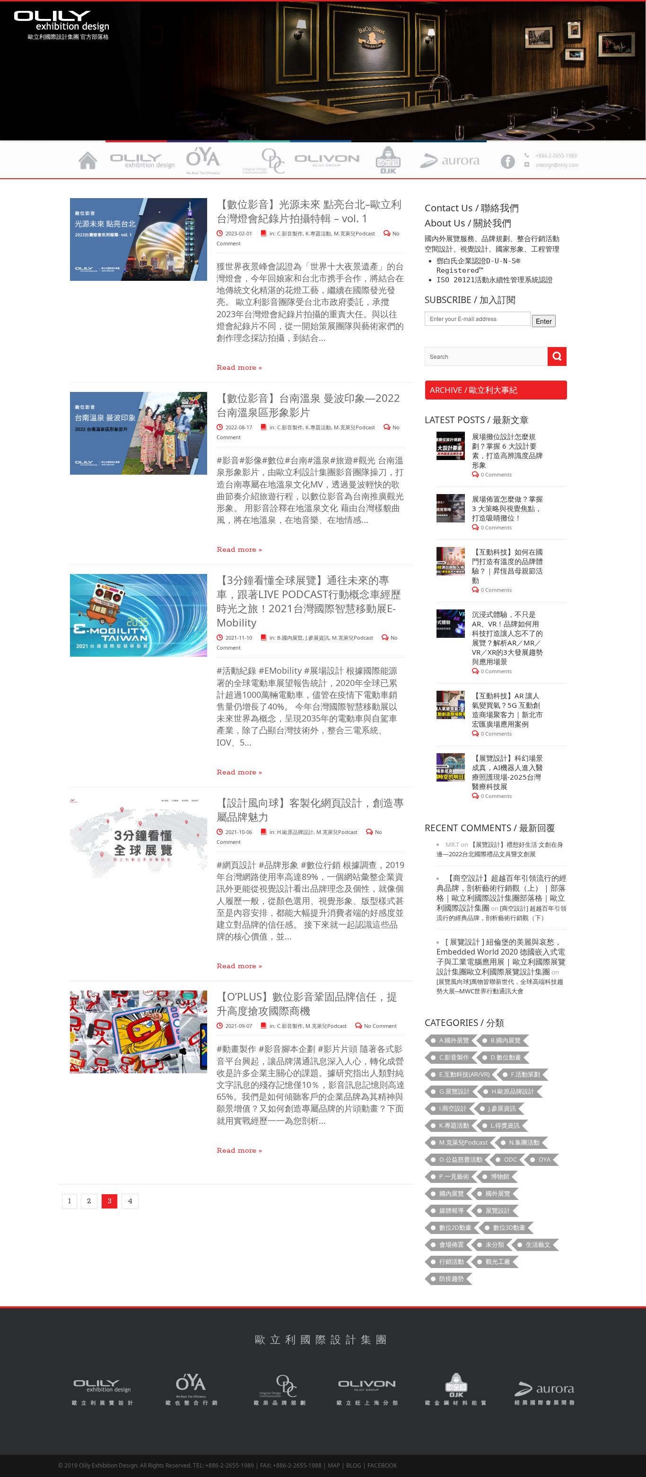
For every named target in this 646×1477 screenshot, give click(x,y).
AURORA (544, 1390)
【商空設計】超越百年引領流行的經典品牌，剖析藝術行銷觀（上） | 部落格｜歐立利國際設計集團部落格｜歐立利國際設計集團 (501, 893)
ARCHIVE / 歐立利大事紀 (473, 389)
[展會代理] (450, 160)
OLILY (87, 160)
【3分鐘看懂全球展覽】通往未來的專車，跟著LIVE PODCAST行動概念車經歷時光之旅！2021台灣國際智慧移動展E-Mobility (309, 601)
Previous (625, 68)
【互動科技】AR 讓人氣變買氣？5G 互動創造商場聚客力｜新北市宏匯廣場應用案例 (507, 710)
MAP (334, 1465)
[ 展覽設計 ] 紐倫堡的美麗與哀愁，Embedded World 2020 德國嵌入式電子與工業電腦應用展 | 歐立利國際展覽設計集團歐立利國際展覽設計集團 (501, 957)
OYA (191, 1390)
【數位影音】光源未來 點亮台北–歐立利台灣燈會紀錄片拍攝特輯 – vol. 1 (309, 211)
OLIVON (368, 1390)
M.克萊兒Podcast (354, 233)
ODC (279, 1390)
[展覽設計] (142, 160)
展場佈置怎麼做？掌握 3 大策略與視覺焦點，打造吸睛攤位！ (507, 508)
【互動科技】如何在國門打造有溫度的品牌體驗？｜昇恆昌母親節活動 (507, 566)
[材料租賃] (388, 160)
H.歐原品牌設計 (295, 831)
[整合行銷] (204, 160)
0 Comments (496, 474)
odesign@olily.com (557, 165)
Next (21, 68)
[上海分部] (327, 160)
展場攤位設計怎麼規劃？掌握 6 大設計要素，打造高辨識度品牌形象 (507, 450)
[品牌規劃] (265, 160)
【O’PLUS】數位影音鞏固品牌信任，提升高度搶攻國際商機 (307, 1003)
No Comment (380, 1025)
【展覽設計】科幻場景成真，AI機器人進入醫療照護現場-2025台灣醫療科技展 (507, 772)
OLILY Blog (61, 21)
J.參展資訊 (317, 637)
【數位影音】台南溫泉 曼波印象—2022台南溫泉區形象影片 (308, 405)
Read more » (239, 368)
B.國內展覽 (290, 637)
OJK (456, 1390)
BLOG (353, 1465)
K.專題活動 (318, 233)
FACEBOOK (382, 1465)
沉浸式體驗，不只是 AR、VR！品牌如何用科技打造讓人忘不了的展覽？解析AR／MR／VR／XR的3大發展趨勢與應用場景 (507, 637)
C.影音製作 (290, 233)
